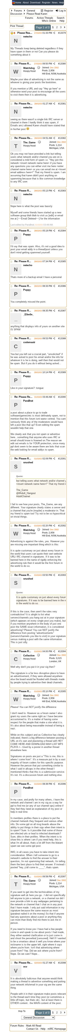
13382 (62, 138)
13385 (62, 261)
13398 (62, 963)
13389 (62, 372)
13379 (62, 33)
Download (35, 2)
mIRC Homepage (57, 1028)
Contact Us (32, 1028)
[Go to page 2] (65, 27)
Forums (18, 10)
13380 (62, 63)
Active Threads (45, 17)
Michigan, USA (56, 148)
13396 (62, 784)
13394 (62, 651)
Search (60, 17)
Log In (62, 10)
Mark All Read (33, 1025)
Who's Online (49, 20)
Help (61, 2)
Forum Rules (17, 1025)
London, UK (55, 661)
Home (18, 2)
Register (46, 2)
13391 (62, 458)
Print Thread (16, 26)
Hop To (21, 1011)
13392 (62, 525)
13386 (62, 286)
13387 (62, 310)
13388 (62, 338)
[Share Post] (54, 33)
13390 (62, 397)
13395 (62, 691)
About (26, 2)
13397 (62, 876)
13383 (62, 190)
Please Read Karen (28, 32)
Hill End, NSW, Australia (54, 73)
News (55, 2)
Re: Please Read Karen (27, 63)
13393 (62, 575)
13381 (62, 103)
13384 (62, 230)
